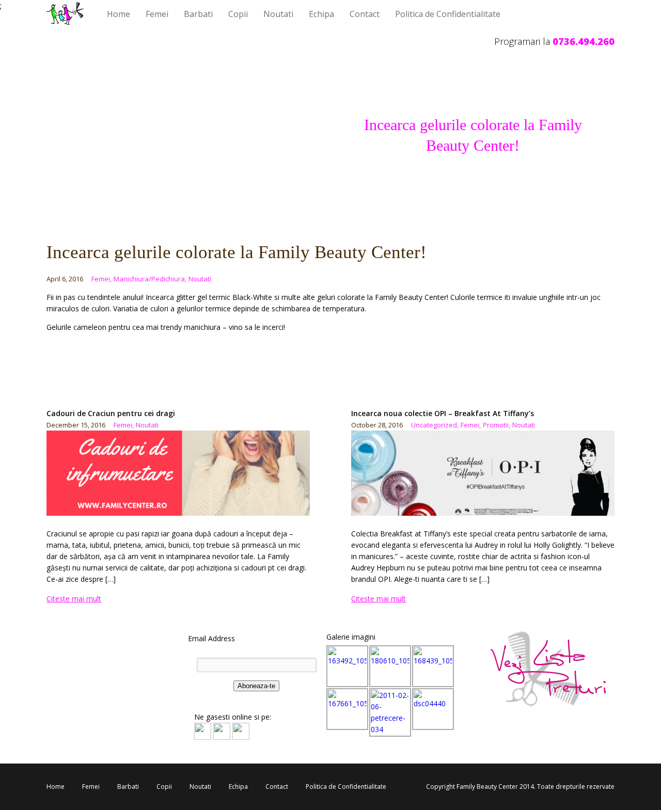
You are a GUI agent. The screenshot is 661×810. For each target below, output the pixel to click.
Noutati (278, 14)
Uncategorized (435, 425)
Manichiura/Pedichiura (150, 278)
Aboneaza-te (256, 686)
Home (118, 14)
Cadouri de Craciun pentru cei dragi (110, 413)
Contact (365, 14)
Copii (238, 14)
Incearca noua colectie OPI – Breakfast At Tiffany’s (442, 413)
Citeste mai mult (73, 598)
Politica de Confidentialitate (447, 14)
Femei (157, 14)
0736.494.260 (584, 41)
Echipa (321, 14)
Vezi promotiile (249, 369)
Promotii (496, 425)
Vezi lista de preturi (97, 369)
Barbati (198, 14)
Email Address (211, 638)
